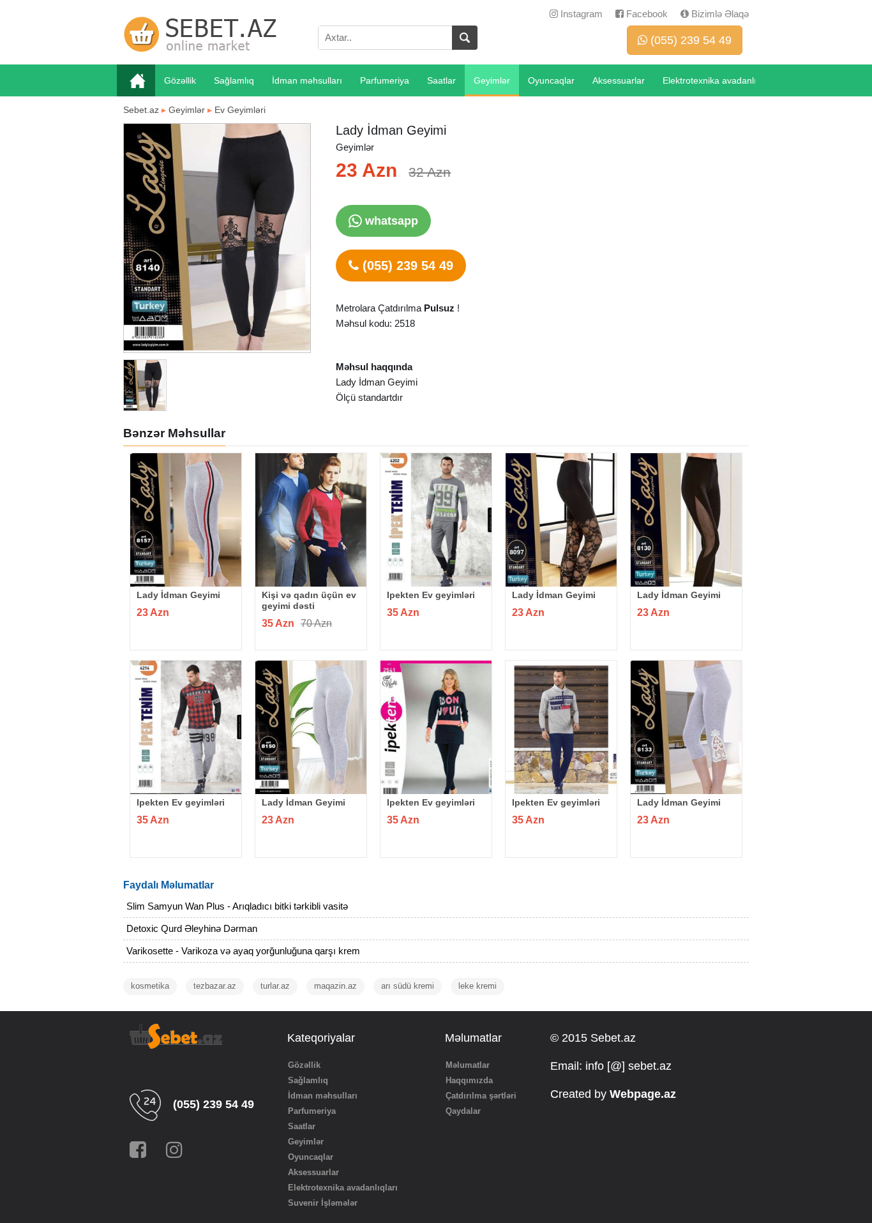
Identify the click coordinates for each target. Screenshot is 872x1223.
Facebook (646, 13)
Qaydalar (463, 1111)
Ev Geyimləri (240, 110)
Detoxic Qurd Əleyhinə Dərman (191, 928)
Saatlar (441, 80)
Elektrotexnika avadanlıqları (718, 80)
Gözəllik (180, 80)
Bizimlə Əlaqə (719, 13)
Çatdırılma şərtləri (481, 1095)
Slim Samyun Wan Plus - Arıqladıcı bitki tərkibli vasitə (237, 906)
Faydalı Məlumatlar (168, 885)
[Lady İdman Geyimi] (185, 520)
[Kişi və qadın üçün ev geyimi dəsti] (310, 520)
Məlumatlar (468, 1065)
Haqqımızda (469, 1080)
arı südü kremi (407, 986)
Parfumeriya (384, 80)
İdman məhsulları (307, 80)
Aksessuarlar (618, 80)
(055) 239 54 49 (689, 40)
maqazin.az (335, 986)
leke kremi (477, 986)
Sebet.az (141, 110)
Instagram (580, 13)
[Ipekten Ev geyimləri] (436, 520)
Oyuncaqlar (551, 80)
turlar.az (275, 986)
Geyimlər (492, 80)
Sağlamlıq (234, 80)
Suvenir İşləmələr (322, 1203)
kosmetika (150, 986)
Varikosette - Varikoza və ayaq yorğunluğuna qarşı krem (243, 950)
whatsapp (390, 220)
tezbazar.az (214, 986)
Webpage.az (643, 1094)
